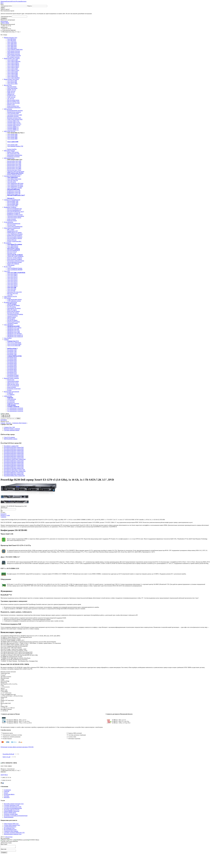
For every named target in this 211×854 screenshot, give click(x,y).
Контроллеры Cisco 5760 (14, 165)
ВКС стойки (10, 229)
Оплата (14, 1)
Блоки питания (11, 219)
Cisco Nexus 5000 (12, 82)
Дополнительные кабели (14, 217)
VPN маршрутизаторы (13, 52)
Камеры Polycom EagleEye (14, 235)
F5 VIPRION (10, 394)
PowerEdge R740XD (13, 376)
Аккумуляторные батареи (14, 262)
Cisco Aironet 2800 (12, 135)
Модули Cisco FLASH (13, 103)
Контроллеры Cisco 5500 (14, 164)
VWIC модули (11, 97)
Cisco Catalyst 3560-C (13, 67)
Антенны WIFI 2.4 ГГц (13, 122)
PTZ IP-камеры (11, 307)
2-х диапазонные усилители (15, 408)
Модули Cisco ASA (12, 293)
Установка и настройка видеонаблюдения (15, 815)
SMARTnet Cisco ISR (13, 329)
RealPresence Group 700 (13, 193)
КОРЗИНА (4, 420)
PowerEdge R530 (12, 366)
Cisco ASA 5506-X (12, 274)
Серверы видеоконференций (12, 199)
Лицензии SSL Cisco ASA (14, 292)
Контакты (23, 1)
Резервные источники (13, 156)
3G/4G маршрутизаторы (14, 55)
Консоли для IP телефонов (14, 257)
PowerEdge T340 (11, 351)
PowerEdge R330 (12, 360)
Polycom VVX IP (12, 251)
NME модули (11, 92)
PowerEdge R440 (12, 365)
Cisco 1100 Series (12, 42)
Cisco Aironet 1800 (12, 134)
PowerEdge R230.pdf (8, 754)
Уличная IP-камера (12, 323)
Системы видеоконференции (12, 176)
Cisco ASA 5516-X (12, 280)
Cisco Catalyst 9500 (12, 76)
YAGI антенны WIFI (13, 113)
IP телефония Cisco (9, 828)
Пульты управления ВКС (14, 241)
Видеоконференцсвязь (10, 829)
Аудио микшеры (8, 222)
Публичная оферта (9, 794)
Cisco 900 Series (11, 40)
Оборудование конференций (12, 228)
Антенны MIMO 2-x (13, 127)
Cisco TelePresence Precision (15, 234)
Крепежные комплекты (13, 107)
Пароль (29, 6)
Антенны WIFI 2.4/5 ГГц (14, 124)
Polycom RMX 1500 (12, 201)
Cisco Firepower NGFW (10, 296)
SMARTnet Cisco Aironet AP (15, 336)
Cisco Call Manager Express (14, 268)
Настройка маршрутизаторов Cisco (14, 803)
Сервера (6, 339)
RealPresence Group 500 (13, 192)
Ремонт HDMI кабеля (10, 812)
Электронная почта (6, 6)
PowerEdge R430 (12, 363)
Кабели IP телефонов (13, 263)
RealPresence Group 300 (13, 190)
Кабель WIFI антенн (13, 152)
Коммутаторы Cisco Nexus (11, 79)
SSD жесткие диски (12, 382)
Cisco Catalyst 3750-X (13, 70)
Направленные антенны (14, 112)
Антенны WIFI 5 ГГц (13, 121)
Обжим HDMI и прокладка (11, 811)
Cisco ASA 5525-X (12, 281)
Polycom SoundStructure (13, 223)
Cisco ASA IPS (11, 290)
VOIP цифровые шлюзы (14, 301)
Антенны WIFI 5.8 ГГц (13, 125)
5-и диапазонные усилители (15, 411)
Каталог (8, 423)
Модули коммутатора (13, 100)
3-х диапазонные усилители (15, 409)
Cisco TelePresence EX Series (15, 185)
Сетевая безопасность (10, 826)
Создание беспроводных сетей (12, 806)
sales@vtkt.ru (4, 774)
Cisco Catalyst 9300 (12, 73)
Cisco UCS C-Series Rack (14, 342)
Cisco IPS (9, 295)
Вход (2, 3)
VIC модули (10, 98)
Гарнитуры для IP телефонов (15, 256)
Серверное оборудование (19, 423)
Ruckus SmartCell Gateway (14, 174)
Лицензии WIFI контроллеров (15, 171)
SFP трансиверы (11, 86)
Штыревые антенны (13, 116)
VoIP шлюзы (7, 298)
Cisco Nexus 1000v (12, 83)
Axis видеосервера (12, 315)
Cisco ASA (7, 271)
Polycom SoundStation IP (14, 210)
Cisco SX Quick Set (12, 180)
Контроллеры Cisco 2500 (14, 161)
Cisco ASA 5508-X (12, 275)
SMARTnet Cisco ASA (13, 330)
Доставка (18, 1)
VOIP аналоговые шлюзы (14, 299)
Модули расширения (13, 385)
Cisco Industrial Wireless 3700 (15, 146)
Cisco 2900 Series (12, 45)
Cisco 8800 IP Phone (12, 247)
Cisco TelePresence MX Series (15, 183)
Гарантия (9, 1)
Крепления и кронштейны (14, 155)
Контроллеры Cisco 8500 (14, 167)
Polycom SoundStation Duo (14, 208)
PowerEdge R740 (12, 373)
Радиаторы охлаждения (13, 388)
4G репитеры (11, 402)
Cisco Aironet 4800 (12, 138)
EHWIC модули (11, 89)
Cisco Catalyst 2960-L (13, 63)
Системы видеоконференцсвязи (13, 808)
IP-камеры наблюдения (10, 302)
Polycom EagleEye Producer (14, 237)
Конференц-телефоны (10, 207)
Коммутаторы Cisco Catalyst (12, 58)
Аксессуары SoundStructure (14, 226)
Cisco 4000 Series (12, 48)
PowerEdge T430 (11, 353)
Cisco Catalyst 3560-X (13, 66)
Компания (3, 1)
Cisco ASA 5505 (11, 289)
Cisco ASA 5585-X (12, 286)
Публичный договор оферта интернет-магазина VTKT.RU (17, 747)
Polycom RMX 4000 (12, 204)
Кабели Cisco (11, 104)
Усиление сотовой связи (11, 814)
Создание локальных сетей (11, 805)
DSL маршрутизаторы (13, 57)
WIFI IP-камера (11, 317)
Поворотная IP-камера (13, 321)
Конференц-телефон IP (13, 213)
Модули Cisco (8, 85)
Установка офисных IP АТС (12, 809)
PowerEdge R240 (12, 359)
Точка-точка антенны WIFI (14, 119)
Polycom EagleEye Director (14, 238)
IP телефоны (7, 243)
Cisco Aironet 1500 (12, 144)
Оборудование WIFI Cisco (11, 823)
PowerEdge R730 (12, 372)
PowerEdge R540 (12, 367)
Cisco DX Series (11, 182)
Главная (3, 423)
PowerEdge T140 (11, 350)
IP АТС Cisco (7, 266)
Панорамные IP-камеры (14, 308)
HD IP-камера (11, 318)
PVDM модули (11, 95)
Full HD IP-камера (12, 320)
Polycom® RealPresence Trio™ (15, 211)
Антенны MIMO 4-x (13, 129)
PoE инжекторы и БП (13, 153)
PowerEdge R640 (12, 370)
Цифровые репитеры (13, 403)
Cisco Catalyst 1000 (12, 60)
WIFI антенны (8, 109)
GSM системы (8, 396)
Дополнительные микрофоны (15, 216)
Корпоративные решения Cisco (12, 834)
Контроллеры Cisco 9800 (14, 168)
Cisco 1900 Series (12, 43)
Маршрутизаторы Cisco (10, 37)
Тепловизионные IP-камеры (15, 314)
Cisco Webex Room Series (14, 179)
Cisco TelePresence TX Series (15, 186)
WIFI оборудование (9, 150)
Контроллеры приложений (11, 391)
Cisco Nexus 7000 (12, 80)
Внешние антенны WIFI (14, 118)
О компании (7, 790)
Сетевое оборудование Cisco (12, 825)
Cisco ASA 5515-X (12, 278)
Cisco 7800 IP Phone (12, 246)
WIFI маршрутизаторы (13, 54)
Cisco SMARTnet (8, 324)
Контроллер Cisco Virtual (14, 170)
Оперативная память (13, 381)
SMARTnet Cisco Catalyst (14, 327)
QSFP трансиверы (12, 88)
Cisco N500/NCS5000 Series (15, 49)
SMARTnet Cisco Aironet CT (15, 335)
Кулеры (9, 390)
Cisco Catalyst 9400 (12, 74)
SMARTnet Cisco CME (13, 332)
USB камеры (10, 265)
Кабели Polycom (11, 240)
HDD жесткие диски (13, 384)
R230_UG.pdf (6, 757)
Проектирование (8, 817)
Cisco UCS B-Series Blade (14, 344)
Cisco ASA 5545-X (12, 283)
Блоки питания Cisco (13, 106)
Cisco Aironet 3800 (12, 137)
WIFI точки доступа (9, 131)
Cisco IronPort (8, 338)
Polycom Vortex (11, 225)
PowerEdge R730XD (13, 375)
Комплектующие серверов (11, 378)
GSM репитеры (11, 399)
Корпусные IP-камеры (13, 311)
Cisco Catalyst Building (13, 77)
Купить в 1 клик (5, 515)
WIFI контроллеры (9, 158)
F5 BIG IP (10, 393)
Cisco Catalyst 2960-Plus (13, 61)
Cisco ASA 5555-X (12, 284)
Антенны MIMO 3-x (13, 128)
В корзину (3, 514)
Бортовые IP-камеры (13, 312)
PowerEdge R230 (12, 357)
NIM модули (10, 94)
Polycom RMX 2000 (12, 202)
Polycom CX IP (11, 253)
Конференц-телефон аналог (15, 214)
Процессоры (10, 379)
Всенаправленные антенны (15, 110)
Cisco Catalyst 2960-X (13, 64)
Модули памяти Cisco (13, 101)
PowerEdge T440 (11, 354)
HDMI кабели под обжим (14, 232)
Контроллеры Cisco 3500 (14, 162)
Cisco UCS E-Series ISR (13, 345)
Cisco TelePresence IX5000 (14, 188)
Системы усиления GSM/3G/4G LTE (14, 832)
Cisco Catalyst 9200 (12, 71)
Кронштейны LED (12, 231)
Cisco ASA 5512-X (12, 277)
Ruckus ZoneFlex (12, 149)
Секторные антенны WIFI (14, 115)
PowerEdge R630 (12, 369)
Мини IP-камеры (12, 309)
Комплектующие (12, 220)
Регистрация (4, 21)
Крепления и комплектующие (15, 260)
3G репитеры (11, 400)
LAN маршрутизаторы (13, 51)
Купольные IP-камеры (13, 305)
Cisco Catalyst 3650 (12, 69)
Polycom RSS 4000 (12, 205)
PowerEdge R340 (12, 362)
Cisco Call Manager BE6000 (14, 269)
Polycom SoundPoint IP (13, 250)
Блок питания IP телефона (14, 259)
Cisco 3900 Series (12, 46)
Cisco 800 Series (11, 39)
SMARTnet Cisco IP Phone (14, 333)
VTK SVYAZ (8, 837)
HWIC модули (11, 91)
